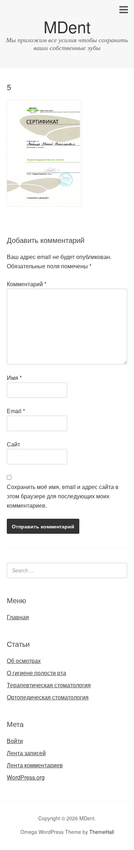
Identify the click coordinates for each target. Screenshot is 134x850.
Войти (15, 741)
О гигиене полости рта (36, 673)
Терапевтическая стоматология (49, 685)
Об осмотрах (24, 660)
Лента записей (26, 753)
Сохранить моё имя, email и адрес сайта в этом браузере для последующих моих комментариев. (63, 496)
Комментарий (26, 284)
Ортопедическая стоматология (48, 697)
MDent (67, 26)
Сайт (13, 444)
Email (16, 411)
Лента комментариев (35, 765)
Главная (18, 617)
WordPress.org (26, 777)
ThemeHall (101, 831)
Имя (14, 377)
